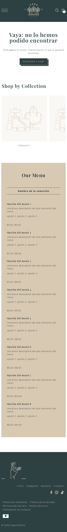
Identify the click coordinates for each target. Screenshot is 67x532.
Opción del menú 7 (19, 375)
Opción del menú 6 (19, 346)
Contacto (59, 486)
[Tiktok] (62, 492)
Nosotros (46, 486)
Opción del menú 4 (19, 289)
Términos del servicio (15, 506)
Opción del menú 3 (19, 261)
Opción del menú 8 (19, 403)
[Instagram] (56, 492)
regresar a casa (33, 61)
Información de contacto (17, 509)
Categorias (32, 486)
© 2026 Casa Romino (13, 525)
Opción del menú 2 (19, 232)
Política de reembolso (15, 502)
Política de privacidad (42, 502)
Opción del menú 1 (19, 204)
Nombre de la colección (33, 191)
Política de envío (38, 506)
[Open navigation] (5, 10)
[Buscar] (57, 10)
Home (20, 486)
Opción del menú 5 (19, 318)
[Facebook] (51, 492)
